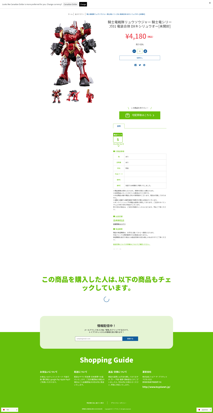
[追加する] (145, 51)
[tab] (118, 126)
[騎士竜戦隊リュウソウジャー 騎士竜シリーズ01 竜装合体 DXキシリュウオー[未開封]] (56, 96)
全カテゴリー (79, 14)
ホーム (70, 14)
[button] (136, 65)
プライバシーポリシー (118, 403)
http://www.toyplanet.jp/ (156, 386)
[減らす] (134, 51)
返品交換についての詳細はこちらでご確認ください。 (131, 244)
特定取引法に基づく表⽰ (95, 403)
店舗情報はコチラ (119, 224)
